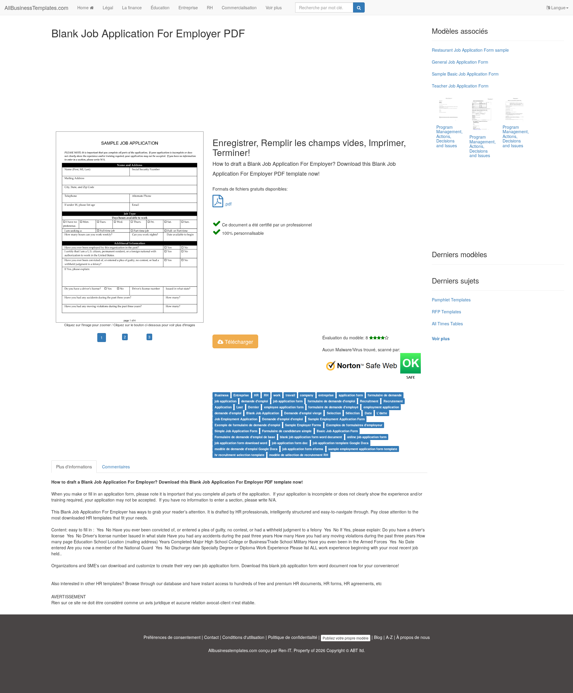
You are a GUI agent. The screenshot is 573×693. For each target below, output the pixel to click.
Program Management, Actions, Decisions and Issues (449, 136)
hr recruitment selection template (239, 455)
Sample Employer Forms (303, 425)
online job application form (366, 437)
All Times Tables (447, 323)
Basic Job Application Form (337, 431)
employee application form (284, 407)
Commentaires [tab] (116, 467)
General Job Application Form (460, 62)
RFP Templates (446, 312)
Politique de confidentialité (292, 637)
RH (210, 7)
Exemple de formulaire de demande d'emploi (247, 425)
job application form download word (241, 443)
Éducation (160, 7)
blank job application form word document (311, 437)
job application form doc (290, 443)
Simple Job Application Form (236, 431)
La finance (132, 7)
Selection (334, 413)
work (277, 395)
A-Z (389, 637)
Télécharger (238, 341)
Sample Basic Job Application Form (465, 74)
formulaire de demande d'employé (333, 407)
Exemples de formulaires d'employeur (354, 425)
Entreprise (188, 7)
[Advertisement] (230, 83)
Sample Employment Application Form (336, 419)
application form (351, 395)
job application (225, 401)
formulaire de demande (385, 395)
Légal (108, 7)
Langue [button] (558, 7)
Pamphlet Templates (451, 300)
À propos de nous (413, 637)
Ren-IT (284, 650)
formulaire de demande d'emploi (331, 401)
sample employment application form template (362, 449)
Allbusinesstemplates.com (232, 650)
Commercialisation (239, 7)
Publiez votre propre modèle (346, 637)
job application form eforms (302, 449)
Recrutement (393, 401)
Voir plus (274, 7)
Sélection (353, 413)
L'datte (382, 413)
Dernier (253, 407)
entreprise (326, 395)
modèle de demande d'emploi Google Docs (246, 449)
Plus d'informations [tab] (74, 467)
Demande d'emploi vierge (303, 413)
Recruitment (369, 401)
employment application (381, 407)
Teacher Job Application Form (460, 86)
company (306, 395)
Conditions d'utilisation (243, 637)
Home (83, 7)
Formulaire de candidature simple (287, 431)
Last (239, 407)
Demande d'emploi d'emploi (282, 419)
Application (223, 407)
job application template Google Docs (341, 443)
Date (368, 413)
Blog (378, 637)
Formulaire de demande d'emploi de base (245, 437)
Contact (211, 637)
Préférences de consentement (172, 637)
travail (290, 395)
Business (222, 395)
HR (256, 395)
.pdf (227, 204)
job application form (288, 401)
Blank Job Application (262, 413)
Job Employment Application (236, 419)
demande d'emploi (254, 401)
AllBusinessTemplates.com (36, 7)
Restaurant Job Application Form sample (470, 50)
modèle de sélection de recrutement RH (298, 455)
